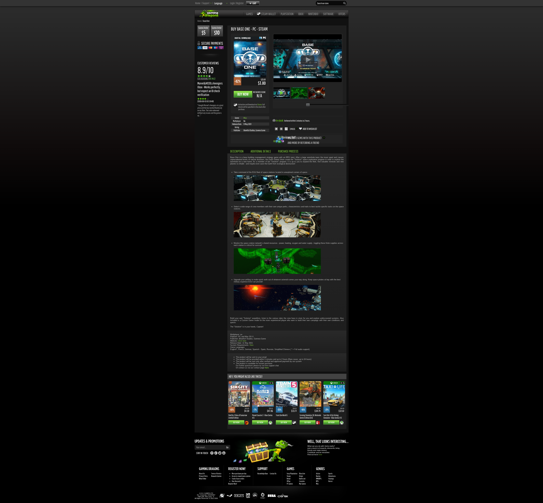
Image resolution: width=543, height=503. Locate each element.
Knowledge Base (263, 473)
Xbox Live (302, 473)
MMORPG (318, 478)
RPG (317, 481)
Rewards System (216, 476)
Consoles (302, 481)
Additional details (261, 151)
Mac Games (302, 483)
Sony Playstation (292, 473)
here (320, 455)
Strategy (331, 478)
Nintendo (313, 14)
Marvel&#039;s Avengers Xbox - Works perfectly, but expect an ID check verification (210, 89)
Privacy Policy (203, 476)
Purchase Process (288, 151)
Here (251, 345)
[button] (207, 3)
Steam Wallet (268, 14)
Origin (301, 476)
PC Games (290, 483)
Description (237, 151)
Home (197, 3)
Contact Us (273, 473)
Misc (245, 118)
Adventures (332, 476)
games (249, 14)
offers (341, 14)
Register (240, 3)
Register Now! (232, 483)
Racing (318, 476)
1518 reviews (206, 78)
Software (328, 14)
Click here (242, 341)
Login (232, 3)
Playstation (287, 14)
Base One (206, 20)
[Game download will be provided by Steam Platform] (235, 105)
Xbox (300, 14)
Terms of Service (216, 473)
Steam (259, 104)
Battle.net (302, 478)
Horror (330, 481)
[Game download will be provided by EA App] (246, 423)
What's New (202, 478)
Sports (330, 473)
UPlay (288, 481)
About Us (202, 473)
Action (318, 473)
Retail (288, 478)
